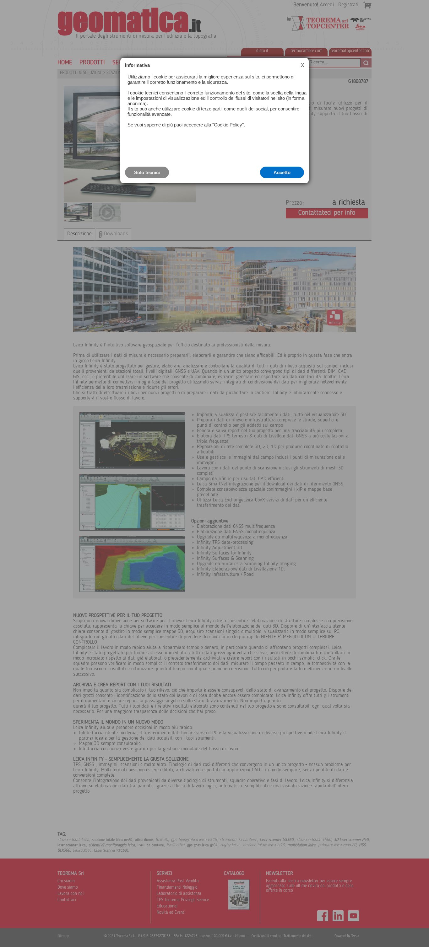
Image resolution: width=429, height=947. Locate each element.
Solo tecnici (147, 172)
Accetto (282, 172)
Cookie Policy (228, 124)
